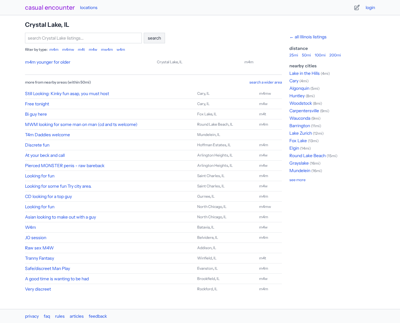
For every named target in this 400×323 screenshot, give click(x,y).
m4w (93, 49)
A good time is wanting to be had (57, 279)
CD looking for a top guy (48, 196)
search (154, 38)
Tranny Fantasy (39, 258)
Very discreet (38, 289)
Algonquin (299, 88)
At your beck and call (45, 155)
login (370, 7)
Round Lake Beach (212, 124)
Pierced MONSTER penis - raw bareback (64, 165)
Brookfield (206, 278)
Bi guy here (36, 114)
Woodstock (300, 103)
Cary (201, 93)
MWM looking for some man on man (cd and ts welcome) (81, 124)
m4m (53, 49)
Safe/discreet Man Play (47, 268)
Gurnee (203, 196)
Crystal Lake (167, 62)
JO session (35, 237)
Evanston (205, 268)
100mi (320, 55)
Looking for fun (39, 176)
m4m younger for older (47, 62)
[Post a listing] (357, 7)
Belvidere (205, 237)
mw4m (107, 49)
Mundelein (206, 134)
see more (297, 179)
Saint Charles (208, 175)
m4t (81, 49)
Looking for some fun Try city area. (58, 186)
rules (60, 316)
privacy (32, 316)
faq (47, 316)
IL (180, 62)
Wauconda (299, 118)
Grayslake (299, 163)
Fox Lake (204, 114)
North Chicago (209, 206)
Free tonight (37, 104)
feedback (98, 316)
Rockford (205, 289)
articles (77, 316)
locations (89, 7)
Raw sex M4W (39, 248)
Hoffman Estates (211, 144)
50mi (306, 55)
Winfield (204, 258)
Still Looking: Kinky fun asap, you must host (67, 93)
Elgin (294, 148)
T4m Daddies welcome (47, 134)
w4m (121, 49)
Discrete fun (37, 145)
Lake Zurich (300, 133)
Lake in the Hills (304, 73)
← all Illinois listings (308, 37)
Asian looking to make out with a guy (60, 217)
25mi (293, 55)
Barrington (299, 125)
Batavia (203, 227)
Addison (204, 247)
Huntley (297, 96)
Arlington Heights (212, 155)
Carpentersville (304, 110)
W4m (30, 227)
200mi (335, 55)
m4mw (68, 49)
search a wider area (265, 82)
